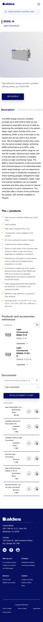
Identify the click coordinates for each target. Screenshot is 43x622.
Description (7, 110)
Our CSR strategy (8, 568)
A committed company (9, 562)
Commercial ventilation (28, 565)
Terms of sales (22, 608)
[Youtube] (18, 550)
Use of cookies (7, 608)
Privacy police (7, 612)
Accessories (21, 343)
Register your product (9, 582)
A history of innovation (9, 565)
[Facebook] (11, 550)
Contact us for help (27, 579)
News (23, 586)
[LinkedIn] (5, 550)
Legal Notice (36, 608)
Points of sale (7, 579)
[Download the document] (28, 411)
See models (12, 96)
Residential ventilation (28, 562)
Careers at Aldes (26, 582)
